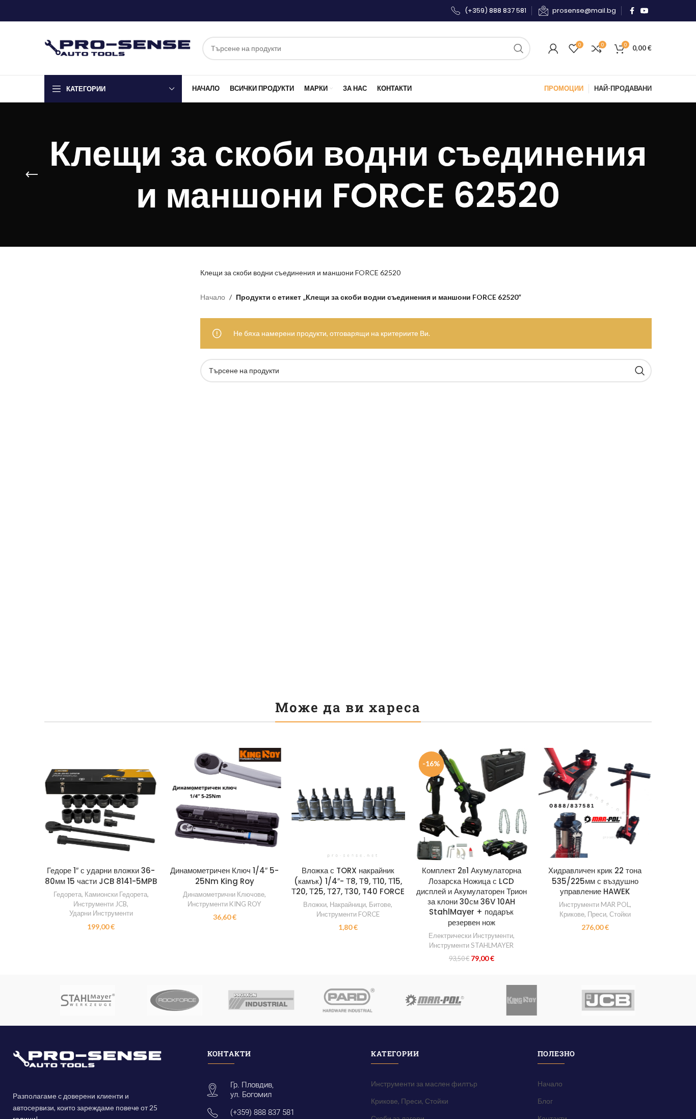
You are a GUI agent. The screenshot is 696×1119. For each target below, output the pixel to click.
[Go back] (31, 175)
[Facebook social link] (632, 11)
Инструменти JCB (100, 904)
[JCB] (608, 1000)
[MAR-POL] (434, 1000)
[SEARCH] (518, 48)
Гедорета (67, 894)
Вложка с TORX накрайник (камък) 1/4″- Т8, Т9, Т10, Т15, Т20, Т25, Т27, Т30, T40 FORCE (348, 881)
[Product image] (100, 804)
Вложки (315, 904)
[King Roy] (521, 1000)
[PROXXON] (261, 1000)
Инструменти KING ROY (224, 904)
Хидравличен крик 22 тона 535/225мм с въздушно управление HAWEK (594, 881)
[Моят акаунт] (553, 48)
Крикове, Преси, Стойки (595, 914)
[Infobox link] (487, 10)
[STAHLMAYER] (87, 1000)
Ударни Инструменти (101, 913)
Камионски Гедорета (116, 894)
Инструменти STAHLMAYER (471, 945)
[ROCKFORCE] (174, 1000)
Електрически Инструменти (471, 935)
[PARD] (348, 1000)
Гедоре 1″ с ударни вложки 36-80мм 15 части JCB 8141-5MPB (101, 875)
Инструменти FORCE (348, 914)
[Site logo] (118, 47)
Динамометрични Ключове (223, 894)
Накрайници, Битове (360, 904)
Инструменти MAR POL (594, 904)
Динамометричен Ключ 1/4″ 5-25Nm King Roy (224, 875)
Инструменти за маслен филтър (424, 1083)
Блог (545, 1101)
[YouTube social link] (644, 11)
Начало (212, 297)
